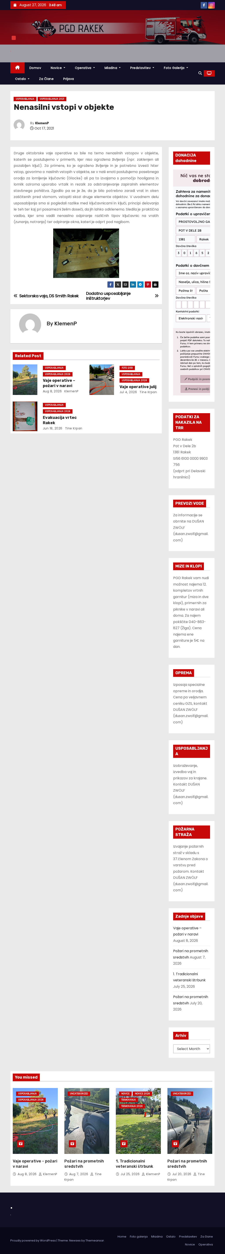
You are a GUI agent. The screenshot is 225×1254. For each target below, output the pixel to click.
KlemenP (42, 123)
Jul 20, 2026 (182, 1174)
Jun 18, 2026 (52, 428)
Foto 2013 (127, 367)
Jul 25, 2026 (131, 1174)
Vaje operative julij (138, 386)
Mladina (111, 68)
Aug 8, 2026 (52, 391)
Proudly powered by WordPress (33, 1240)
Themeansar (94, 1240)
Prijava (68, 79)
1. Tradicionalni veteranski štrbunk (134, 1164)
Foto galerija (139, 1236)
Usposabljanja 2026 (57, 374)
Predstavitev (141, 68)
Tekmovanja (128, 1099)
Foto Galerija (174, 68)
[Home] (17, 68)
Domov (35, 68)
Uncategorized (79, 1093)
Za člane (46, 79)
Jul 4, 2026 (128, 392)
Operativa (83, 68)
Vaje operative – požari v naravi (59, 383)
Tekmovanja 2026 (132, 1106)
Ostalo (21, 79)
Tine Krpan (148, 392)
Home (122, 1236)
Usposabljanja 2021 (52, 99)
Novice (57, 68)
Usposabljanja (25, 99)
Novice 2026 (142, 1093)
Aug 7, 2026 (79, 1174)
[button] (200, 73)
